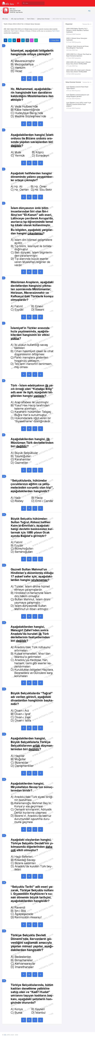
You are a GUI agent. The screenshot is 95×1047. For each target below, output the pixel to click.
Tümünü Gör (86, 24)
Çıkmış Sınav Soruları (43, 19)
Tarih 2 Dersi (30, 19)
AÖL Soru (5, 19)
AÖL (5, 1035)
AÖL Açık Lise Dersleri (17, 19)
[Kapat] (1, 10)
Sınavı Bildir (55, 40)
